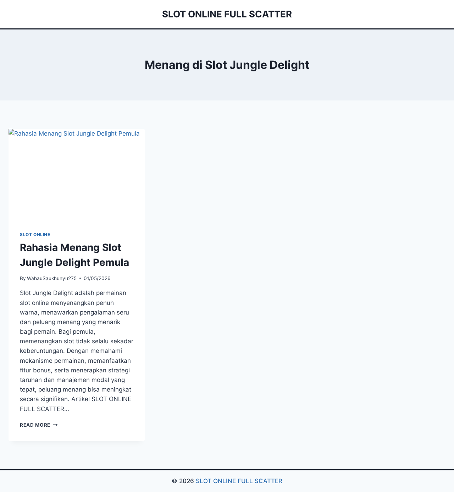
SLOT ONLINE (35, 234)
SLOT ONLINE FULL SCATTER (239, 481)
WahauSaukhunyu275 (52, 278)
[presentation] (77, 174)
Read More (39, 425)
